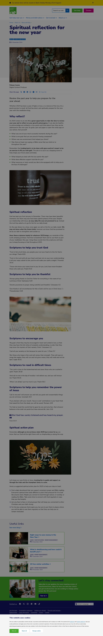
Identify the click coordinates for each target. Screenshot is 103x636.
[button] (21, 92)
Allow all (14, 631)
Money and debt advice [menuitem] (34, 18)
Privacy (41, 612)
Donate (88, 10)
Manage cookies (36, 631)
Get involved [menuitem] (50, 18)
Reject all (24, 631)
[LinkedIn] (31, 604)
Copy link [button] (44, 92)
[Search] (67, 10)
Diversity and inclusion (54, 610)
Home (11, 22)
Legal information (24, 612)
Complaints (34, 612)
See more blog (14, 528)
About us (17, 22)
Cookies (47, 612)
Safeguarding (13, 612)
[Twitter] (24, 604)
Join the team (13, 610)
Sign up (42, 596)
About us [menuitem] (62, 18)
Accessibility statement (26, 610)
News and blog (26, 22)
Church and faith (19, 39)
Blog (11, 39)
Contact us (13, 604)
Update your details (40, 610)
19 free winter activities (40, 564)
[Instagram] (28, 604)
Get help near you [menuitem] (15, 18)
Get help (77, 10)
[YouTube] (35, 604)
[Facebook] (20, 604)
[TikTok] (39, 604)
